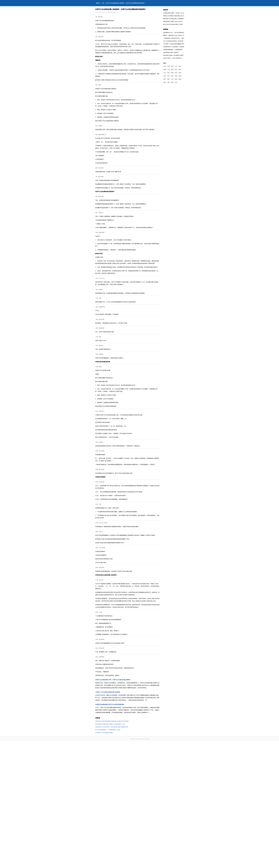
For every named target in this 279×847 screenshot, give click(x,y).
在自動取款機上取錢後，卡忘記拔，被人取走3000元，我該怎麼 (178, 13)
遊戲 (172, 72)
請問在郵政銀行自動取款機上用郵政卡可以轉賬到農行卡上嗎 (110, 724)
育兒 (165, 76)
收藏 (180, 76)
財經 (176, 72)
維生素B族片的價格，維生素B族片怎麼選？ (173, 55)
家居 (168, 72)
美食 (180, 69)
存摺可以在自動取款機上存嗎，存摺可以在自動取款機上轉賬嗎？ (113, 679)
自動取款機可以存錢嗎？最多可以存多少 (173, 21)
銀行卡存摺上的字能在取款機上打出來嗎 (173, 24)
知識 (172, 82)
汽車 (165, 72)
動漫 (176, 79)
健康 (172, 66)
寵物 (172, 76)
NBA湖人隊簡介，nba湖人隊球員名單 (172, 58)
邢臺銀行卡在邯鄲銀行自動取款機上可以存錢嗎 (174, 15)
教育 (168, 66)
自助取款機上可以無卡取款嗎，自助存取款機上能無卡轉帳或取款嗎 (111, 727)
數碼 (172, 69)
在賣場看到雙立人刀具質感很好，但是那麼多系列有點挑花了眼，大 (179, 46)
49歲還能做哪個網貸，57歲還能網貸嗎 (172, 49)
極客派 (98, 3)
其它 (176, 82)
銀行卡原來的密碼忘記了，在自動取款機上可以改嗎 (107, 729)
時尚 (176, 69)
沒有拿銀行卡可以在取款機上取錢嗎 (104, 732)
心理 (168, 69)
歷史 (165, 79)
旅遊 (180, 72)
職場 (176, 76)
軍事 (165, 82)
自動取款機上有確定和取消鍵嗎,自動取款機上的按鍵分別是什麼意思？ (112, 721)
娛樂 (165, 69)
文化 (176, 66)
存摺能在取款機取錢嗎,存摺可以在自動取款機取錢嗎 (109, 704)
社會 (103, 3)
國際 (180, 79)
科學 (168, 76)
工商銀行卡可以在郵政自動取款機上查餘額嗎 (107, 692)
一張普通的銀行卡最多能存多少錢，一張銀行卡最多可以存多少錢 (179, 38)
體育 (168, 79)
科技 (180, 66)
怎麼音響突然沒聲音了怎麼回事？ (171, 52)
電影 (168, 82)
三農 (172, 79)
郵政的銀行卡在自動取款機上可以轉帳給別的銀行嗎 (175, 18)
